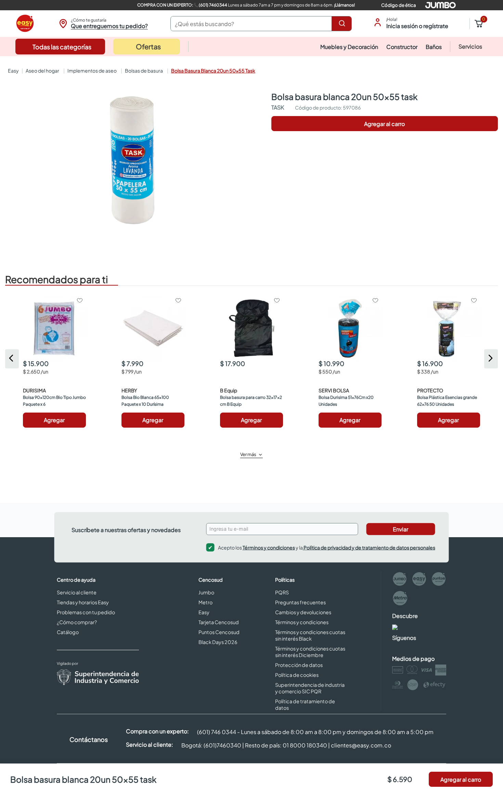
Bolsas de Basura (144, 70)
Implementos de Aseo (92, 70)
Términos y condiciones (269, 547)
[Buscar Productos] (343, 23)
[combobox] (261, 23)
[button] (102, 23)
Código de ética (398, 5)
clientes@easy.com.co (361, 745)
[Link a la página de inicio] (12, 70)
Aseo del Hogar (42, 70)
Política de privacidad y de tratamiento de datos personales (369, 547)
